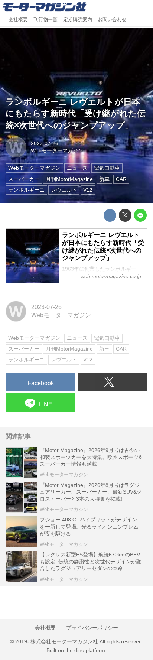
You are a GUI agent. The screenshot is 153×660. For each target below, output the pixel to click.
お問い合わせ (112, 19)
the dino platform (85, 650)
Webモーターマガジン (57, 150)
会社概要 (18, 19)
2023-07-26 (44, 143)
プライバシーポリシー (92, 628)
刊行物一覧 (45, 19)
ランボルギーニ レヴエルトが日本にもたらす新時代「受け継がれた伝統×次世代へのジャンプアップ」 (76, 113)
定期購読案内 (77, 19)
